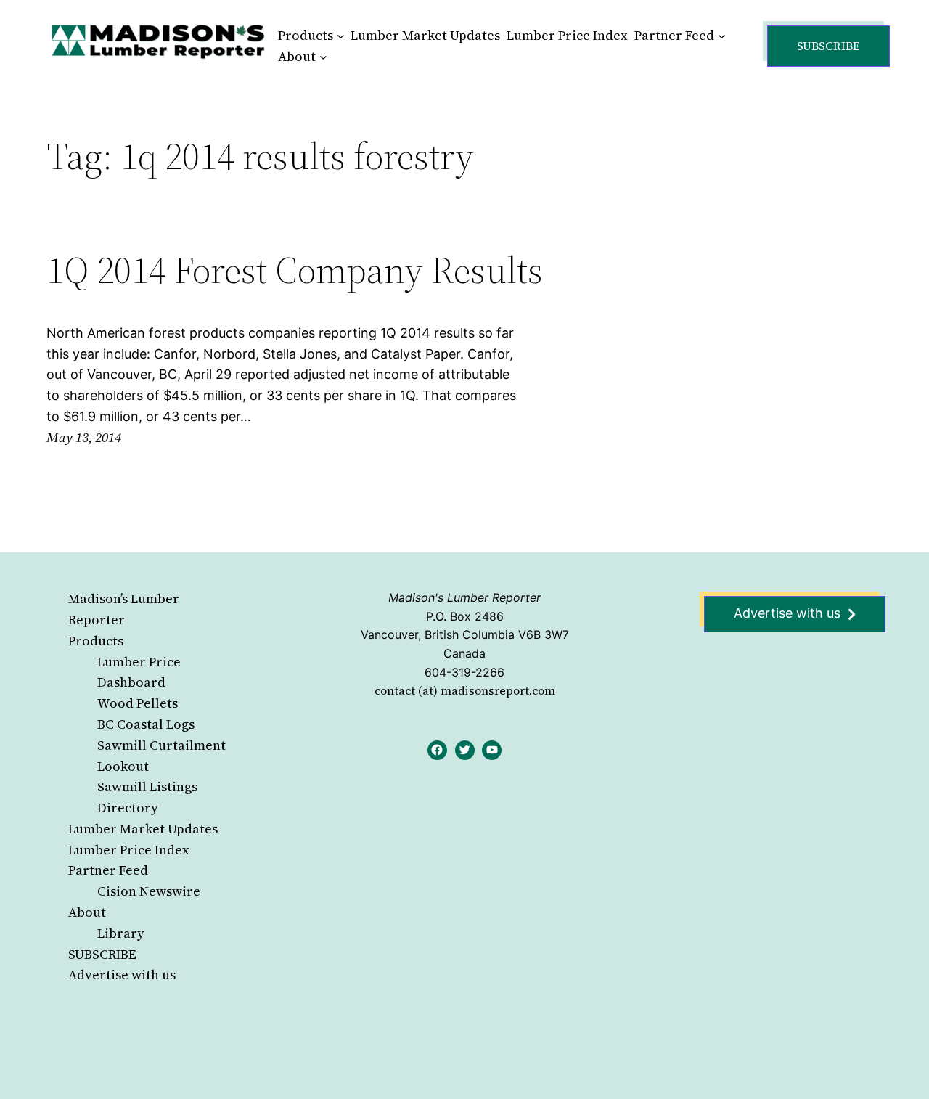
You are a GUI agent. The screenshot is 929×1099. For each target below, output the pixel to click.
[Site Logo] (158, 41)
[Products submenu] (341, 36)
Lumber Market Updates (143, 829)
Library (120, 933)
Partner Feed (108, 870)
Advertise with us (122, 974)
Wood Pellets (137, 703)
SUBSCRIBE (102, 954)
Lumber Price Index (128, 850)
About (87, 912)
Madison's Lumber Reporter (464, 597)
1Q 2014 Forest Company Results (294, 270)
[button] (828, 46)
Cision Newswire (148, 891)
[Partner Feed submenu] (722, 36)
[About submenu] (323, 57)
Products (95, 641)
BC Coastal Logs (146, 724)
